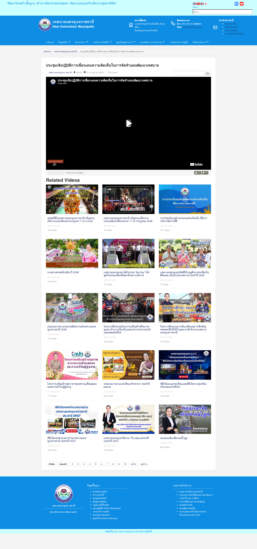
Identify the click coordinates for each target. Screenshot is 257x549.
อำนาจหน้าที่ (98, 494)
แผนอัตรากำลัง (185, 504)
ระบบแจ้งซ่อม (231, 30)
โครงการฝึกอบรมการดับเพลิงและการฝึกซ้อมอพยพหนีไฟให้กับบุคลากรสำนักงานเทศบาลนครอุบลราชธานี (183, 329)
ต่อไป (133, 463)
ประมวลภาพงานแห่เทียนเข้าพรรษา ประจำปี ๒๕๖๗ (127, 385)
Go (207, 73)
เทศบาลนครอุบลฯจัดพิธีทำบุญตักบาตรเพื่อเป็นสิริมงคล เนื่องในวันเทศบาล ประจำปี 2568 (184, 273)
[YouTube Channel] (241, 4)
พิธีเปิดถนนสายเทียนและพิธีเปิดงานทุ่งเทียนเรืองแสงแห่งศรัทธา (183, 385)
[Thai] (194, 3)
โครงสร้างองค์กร (100, 491)
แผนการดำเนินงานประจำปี (191, 491)
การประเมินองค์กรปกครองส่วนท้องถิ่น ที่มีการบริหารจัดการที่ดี (183, 219)
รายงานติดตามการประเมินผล (192, 501)
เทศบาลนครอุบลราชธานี (60, 72)
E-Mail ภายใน (230, 23)
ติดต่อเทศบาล (199, 42)
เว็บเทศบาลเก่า (231, 27)
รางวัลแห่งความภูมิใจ (178, 42)
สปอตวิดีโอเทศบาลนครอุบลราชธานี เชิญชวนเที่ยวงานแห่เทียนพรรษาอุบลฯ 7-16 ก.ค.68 (71, 219)
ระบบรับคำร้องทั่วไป (234, 33)
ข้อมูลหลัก (63, 42)
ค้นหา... (196, 7)
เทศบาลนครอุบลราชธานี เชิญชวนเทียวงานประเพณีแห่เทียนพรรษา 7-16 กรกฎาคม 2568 (128, 219)
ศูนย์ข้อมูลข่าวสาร (125, 42)
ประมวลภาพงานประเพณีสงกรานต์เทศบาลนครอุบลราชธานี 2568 (71, 328)
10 (125, 463)
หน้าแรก (50, 42)
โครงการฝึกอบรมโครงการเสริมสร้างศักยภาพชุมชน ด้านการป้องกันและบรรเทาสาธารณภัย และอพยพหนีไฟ (127, 329)
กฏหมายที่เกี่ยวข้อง (101, 504)
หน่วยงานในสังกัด (101, 42)
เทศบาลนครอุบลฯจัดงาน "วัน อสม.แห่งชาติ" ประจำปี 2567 (126, 439)
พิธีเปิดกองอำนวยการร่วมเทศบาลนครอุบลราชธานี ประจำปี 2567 (66, 439)
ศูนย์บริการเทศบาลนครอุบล (105, 518)
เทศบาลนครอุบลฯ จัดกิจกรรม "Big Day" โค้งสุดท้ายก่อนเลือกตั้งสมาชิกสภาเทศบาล (126, 273)
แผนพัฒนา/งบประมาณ (151, 42)
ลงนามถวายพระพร (101, 514)
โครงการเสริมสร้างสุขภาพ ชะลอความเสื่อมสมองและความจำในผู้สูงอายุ (72, 385)
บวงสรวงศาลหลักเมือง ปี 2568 (63, 272)
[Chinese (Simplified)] (198, 3)
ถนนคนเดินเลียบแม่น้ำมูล (173, 438)
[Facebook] (236, 4)
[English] (202, 3)
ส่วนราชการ (80, 42)
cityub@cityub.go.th (192, 27)
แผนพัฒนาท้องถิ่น (187, 508)
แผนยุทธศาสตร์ (99, 498)
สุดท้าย (144, 463)
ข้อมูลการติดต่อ (99, 501)
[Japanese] (206, 3)
